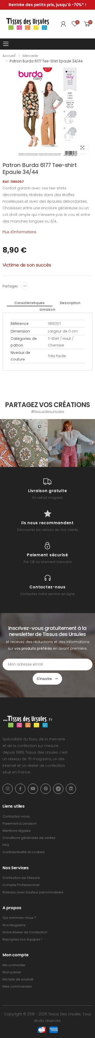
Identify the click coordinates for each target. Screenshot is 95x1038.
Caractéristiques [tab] (29, 302)
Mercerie (30, 55)
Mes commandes (17, 986)
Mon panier (12, 972)
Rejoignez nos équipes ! (22, 939)
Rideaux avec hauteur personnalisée (33, 892)
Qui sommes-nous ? (19, 917)
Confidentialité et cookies (24, 852)
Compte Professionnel (21, 884)
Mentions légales (17, 830)
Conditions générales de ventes (29, 837)
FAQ (6, 844)
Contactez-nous (16, 816)
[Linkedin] (71, 789)
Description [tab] (70, 302)
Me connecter (14, 965)
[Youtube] (33, 789)
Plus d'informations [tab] (19, 231)
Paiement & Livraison (20, 823)
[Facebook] (20, 789)
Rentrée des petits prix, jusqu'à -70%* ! (47, 4)
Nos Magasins (14, 925)
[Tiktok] (58, 789)
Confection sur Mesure (21, 877)
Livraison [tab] (47, 309)
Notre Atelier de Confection (25, 932)
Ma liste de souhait (18, 979)
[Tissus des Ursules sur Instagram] (24, 443)
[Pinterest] (46, 789)
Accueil (9, 55)
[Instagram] (8, 789)
